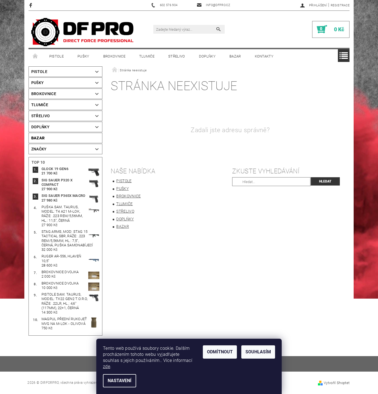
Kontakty (264, 56)
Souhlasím (258, 351)
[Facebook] (31, 5)
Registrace (340, 5)
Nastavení (119, 380)
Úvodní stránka (35, 56)
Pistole (56, 56)
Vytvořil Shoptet (336, 383)
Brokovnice (114, 56)
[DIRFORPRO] (82, 32)
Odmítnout (220, 351)
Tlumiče (146, 56)
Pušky (83, 56)
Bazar (235, 56)
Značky (39, 149)
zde (106, 366)
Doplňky (207, 56)
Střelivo (176, 56)
